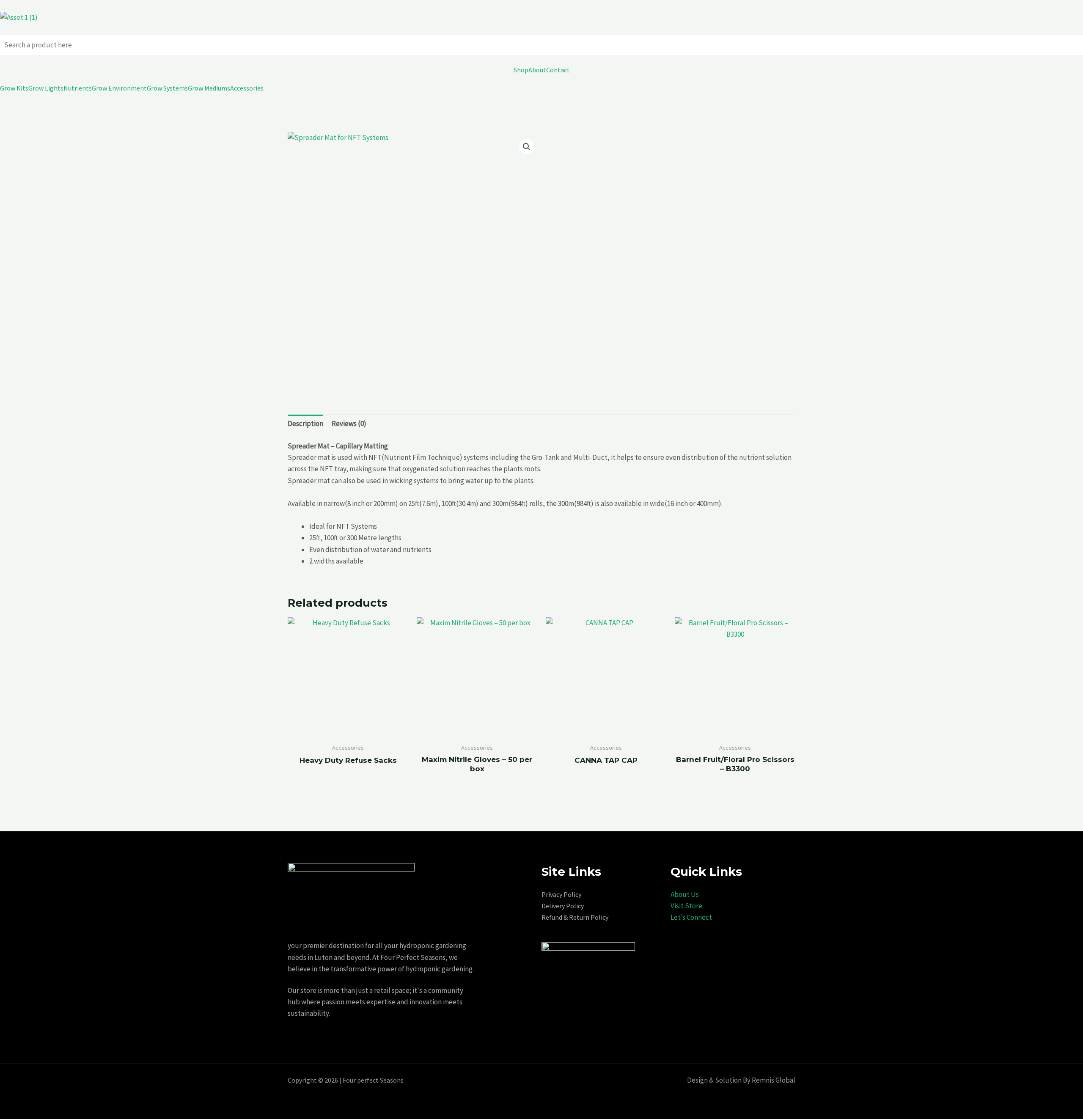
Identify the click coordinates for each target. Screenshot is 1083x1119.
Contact (558, 69)
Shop (521, 69)
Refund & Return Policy (575, 917)
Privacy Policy (561, 894)
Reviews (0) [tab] (349, 423)
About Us (685, 894)
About (537, 69)
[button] (526, 146)
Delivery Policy (563, 906)
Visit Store (686, 905)
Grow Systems (167, 88)
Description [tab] (305, 423)
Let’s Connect (691, 917)
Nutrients (77, 88)
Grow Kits (14, 88)
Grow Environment (119, 88)
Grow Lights (45, 88)
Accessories (247, 88)
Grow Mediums (209, 88)
